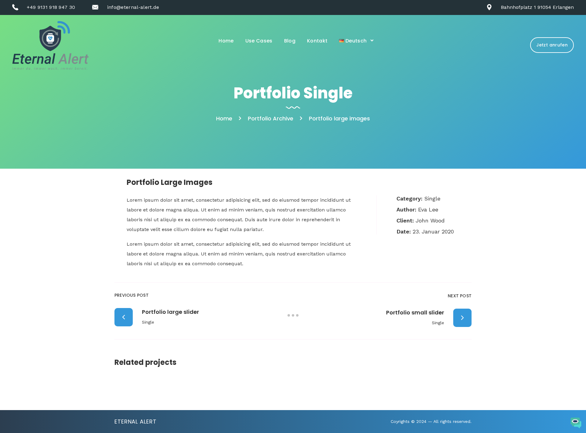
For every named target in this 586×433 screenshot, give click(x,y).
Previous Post (131, 295)
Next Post (460, 296)
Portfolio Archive (270, 118)
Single (432, 198)
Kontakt (317, 40)
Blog (289, 40)
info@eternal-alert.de (133, 7)
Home (226, 40)
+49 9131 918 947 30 (51, 7)
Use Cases (259, 40)
